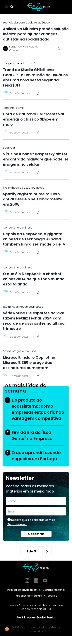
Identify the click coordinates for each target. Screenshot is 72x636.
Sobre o (52, 596)
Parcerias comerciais (28, 596)
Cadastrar (36, 534)
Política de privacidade (22, 590)
